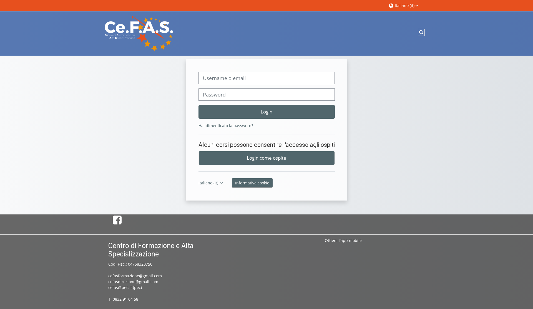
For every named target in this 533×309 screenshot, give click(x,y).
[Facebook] (117, 219)
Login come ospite (266, 157)
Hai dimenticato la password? (225, 125)
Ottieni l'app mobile (343, 240)
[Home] (139, 33)
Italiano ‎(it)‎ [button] (208, 183)
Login (266, 111)
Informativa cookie (252, 183)
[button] (406, 5)
